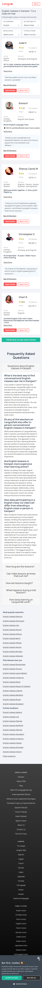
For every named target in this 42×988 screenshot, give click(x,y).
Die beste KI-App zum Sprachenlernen (21, 803)
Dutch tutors (21, 919)
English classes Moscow (12, 616)
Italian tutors (21, 941)
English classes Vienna (12, 752)
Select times (29, 25)
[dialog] (21, 971)
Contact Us (21, 829)
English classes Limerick (12, 691)
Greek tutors (21, 937)
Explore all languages (21, 898)
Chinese (21, 881)
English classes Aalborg (12, 712)
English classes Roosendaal (14, 664)
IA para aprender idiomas (21, 794)
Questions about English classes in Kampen (21, 367)
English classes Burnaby (12, 651)
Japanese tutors (21, 945)
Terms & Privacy (21, 834)
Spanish (21, 854)
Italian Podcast (21, 816)
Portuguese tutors (21, 954)
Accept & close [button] (12, 978)
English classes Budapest (13, 704)
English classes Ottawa (12, 643)
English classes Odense (12, 721)
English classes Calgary (12, 743)
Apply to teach (21, 821)
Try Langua (21, 846)
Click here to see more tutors (21, 339)
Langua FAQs (21, 850)
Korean (21, 890)
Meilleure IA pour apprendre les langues (21, 799)
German (21, 868)
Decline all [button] (31, 978)
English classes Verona (12, 647)
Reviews (21, 777)
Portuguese (21, 885)
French (21, 863)
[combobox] (11, 25)
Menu (36, 4)
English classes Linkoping (13, 739)
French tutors (21, 928)
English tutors (21, 923)
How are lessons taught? (19, 583)
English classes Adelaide (13, 656)
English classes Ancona (12, 669)
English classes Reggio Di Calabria (16, 686)
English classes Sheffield (13, 725)
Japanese (21, 876)
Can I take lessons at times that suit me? (21, 575)
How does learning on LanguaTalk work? (21, 600)
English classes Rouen (12, 699)
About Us (21, 825)
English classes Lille (11, 625)
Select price (8, 34)
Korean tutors (21, 950)
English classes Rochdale (13, 747)
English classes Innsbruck (13, 678)
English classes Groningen (13, 621)
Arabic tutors (21, 910)
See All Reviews (9, 85)
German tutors (21, 932)
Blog (21, 786)
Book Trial (24, 90)
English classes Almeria (12, 634)
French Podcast (21, 812)
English (21, 859)
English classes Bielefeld (13, 695)
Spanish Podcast (21, 807)
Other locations (9, 756)
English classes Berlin (11, 638)
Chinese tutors (21, 915)
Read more (15, 973)
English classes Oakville (12, 730)
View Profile (10, 90)
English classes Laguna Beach (15, 673)
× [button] (39, 960)
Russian (21, 894)
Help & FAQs (21, 781)
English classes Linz (11, 717)
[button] (8, 71)
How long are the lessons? (20, 566)
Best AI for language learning (21, 790)
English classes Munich (12, 630)
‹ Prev (5, 344)
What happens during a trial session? (21, 591)
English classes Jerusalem (13, 734)
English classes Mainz (12, 682)
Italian (21, 872)
